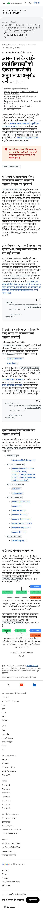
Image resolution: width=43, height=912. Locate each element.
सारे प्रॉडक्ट (6, 886)
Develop (6, 10)
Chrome (5, 874)
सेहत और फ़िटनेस (7, 738)
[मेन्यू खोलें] (3, 3)
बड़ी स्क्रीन (5, 760)
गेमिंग (3, 730)
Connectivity (13, 13)
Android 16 (6, 789)
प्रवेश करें (37, 3)
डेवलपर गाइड (6, 822)
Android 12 (6, 804)
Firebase (5, 878)
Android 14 (6, 797)
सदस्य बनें (33, 900)
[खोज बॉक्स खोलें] (25, 2)
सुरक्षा (3, 705)
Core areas (20, 10)
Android (5, 697)
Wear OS (5, 763)
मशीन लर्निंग (5, 734)
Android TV (6, 775)
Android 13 (6, 800)
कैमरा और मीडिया (7, 742)
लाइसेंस (11, 894)
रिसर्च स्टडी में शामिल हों (9, 855)
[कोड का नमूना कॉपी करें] (39, 299)
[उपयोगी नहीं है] (31, 52)
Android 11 (6, 808)
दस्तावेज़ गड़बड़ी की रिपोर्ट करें (11, 847)
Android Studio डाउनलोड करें (12, 830)
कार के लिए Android (9, 771)
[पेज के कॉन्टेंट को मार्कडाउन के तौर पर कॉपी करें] (18, 82)
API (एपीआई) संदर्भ (8, 826)
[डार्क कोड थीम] (36, 299)
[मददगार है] (28, 52)
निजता (4, 746)
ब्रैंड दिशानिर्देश (21, 894)
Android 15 (6, 793)
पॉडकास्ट (5, 720)
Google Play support (9, 851)
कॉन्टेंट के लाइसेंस (32, 666)
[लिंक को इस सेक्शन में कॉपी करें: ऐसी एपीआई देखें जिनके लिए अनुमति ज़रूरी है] (22, 434)
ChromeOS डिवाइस (9, 767)
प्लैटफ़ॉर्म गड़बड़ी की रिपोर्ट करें (11, 843)
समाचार (4, 713)
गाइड (19, 48)
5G (3, 750)
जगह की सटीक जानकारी (12, 385)
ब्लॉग (3, 717)
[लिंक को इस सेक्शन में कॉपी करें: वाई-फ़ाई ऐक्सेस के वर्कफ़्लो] (37, 550)
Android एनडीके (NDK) (10, 833)
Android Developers (9, 45)
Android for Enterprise (10, 701)
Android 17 (6, 785)
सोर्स (3, 709)
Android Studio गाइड (9, 818)
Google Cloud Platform (11, 882)
